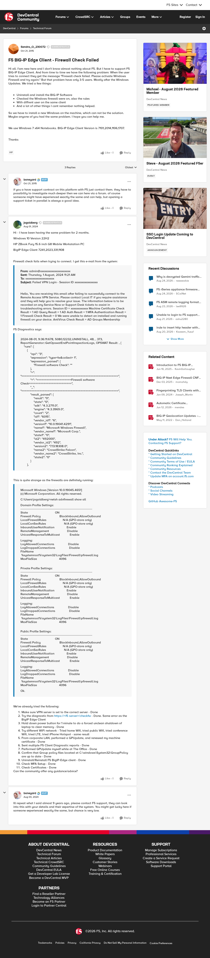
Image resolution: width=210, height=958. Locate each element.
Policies (59, 942)
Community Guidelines (49, 866)
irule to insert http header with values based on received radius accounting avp (178, 327)
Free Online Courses (105, 870)
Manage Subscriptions (161, 850)
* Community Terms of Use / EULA (171, 461)
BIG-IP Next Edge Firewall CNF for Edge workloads (177, 378)
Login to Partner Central (49, 906)
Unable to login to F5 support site (176, 315)
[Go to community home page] (21, 17)
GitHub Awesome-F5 (162, 501)
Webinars (105, 866)
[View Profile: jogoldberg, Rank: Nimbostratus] (17, 224)
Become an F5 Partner (49, 902)
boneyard (30, 179)
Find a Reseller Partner (48, 894)
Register (185, 17)
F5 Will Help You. (170, 439)
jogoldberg (31, 222)
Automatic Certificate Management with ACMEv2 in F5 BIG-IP (178, 403)
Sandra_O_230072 (33, 47)
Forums (24, 28)
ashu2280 (182, 319)
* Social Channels (160, 490)
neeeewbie (182, 280)
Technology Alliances (48, 898)
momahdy (182, 382)
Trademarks (45, 942)
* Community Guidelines (164, 458)
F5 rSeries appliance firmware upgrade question (176, 289)
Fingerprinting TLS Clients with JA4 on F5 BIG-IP (177, 390)
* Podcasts (155, 487)
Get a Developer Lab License (49, 874)
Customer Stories (105, 862)
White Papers (105, 854)
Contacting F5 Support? (164, 443)
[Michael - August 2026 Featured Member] (175, 63)
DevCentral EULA (49, 870)
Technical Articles (49, 858)
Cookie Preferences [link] (161, 943)
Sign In (200, 17)
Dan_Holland (183, 420)
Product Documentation (105, 850)
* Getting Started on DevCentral (170, 454)
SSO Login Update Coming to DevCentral (169, 236)
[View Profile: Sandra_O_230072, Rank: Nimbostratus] (13, 49)
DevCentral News (156, 99)
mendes (179, 407)
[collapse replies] (4, 179)
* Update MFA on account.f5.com (171, 476)
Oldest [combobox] (131, 167)
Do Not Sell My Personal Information (125, 942)
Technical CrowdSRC (49, 862)
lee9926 (181, 306)
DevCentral (9, 28)
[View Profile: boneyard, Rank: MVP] (17, 181)
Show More (177, 339)
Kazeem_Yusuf (185, 331)
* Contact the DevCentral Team (169, 472)
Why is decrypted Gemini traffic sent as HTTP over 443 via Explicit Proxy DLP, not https (177, 276)
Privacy (72, 942)
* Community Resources (164, 469)
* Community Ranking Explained (170, 465)
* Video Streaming (160, 494)
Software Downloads (161, 862)
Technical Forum (42, 28)
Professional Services (161, 854)
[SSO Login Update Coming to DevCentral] (175, 208)
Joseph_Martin (184, 394)
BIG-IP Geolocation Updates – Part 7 (177, 416)
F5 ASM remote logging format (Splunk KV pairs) (177, 302)
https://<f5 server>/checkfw (72, 716)
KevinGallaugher (185, 369)
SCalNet (181, 293)
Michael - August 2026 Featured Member (172, 91)
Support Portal (161, 866)
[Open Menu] (204, 28)
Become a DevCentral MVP (49, 878)
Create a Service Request (161, 858)
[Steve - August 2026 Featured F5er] (175, 137)
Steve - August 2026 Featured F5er (174, 163)
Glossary (105, 858)
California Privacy (90, 942)
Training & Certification (105, 874)
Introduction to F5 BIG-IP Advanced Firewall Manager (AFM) (175, 365)
